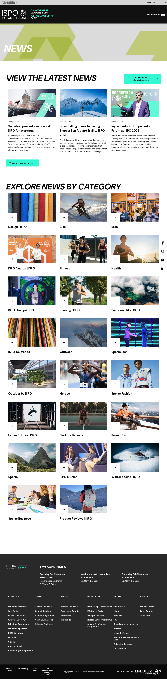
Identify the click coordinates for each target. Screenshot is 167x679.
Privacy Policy (9, 670)
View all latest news (21, 163)
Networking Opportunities (99, 606)
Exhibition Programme (18, 624)
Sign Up (144, 596)
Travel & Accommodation (126, 624)
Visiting (11, 642)
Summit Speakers (43, 611)
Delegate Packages (44, 624)
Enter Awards (146, 611)
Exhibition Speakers (17, 629)
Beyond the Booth (16, 615)
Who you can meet (96, 615)
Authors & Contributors (141, 78)
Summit (39, 596)
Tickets (117, 629)
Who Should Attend (44, 620)
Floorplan (12, 637)
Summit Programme (44, 615)
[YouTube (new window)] (163, 260)
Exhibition (14, 596)
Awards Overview (69, 606)
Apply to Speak (15, 646)
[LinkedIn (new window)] (163, 268)
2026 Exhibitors (15, 633)
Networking (94, 596)
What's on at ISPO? (17, 620)
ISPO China (34, 670)
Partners (118, 615)
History (117, 611)
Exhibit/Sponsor (147, 606)
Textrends (66, 620)
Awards (65, 596)
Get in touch (120, 648)
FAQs (116, 620)
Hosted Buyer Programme (20, 650)
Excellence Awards (70, 611)
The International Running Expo (126, 638)
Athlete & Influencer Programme (97, 625)
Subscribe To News (123, 644)
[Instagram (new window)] (163, 251)
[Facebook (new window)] (163, 243)
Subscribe (145, 615)
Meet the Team (121, 633)
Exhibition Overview (17, 606)
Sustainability (22, 669)
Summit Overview (43, 606)
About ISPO (119, 606)
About (117, 596)
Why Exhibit (13, 611)
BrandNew (66, 615)
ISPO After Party (95, 611)
